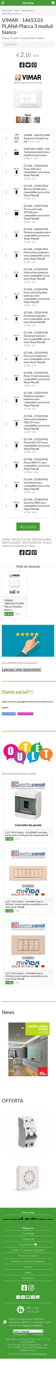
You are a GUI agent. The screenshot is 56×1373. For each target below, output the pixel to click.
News (28, 1272)
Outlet (28, 1266)
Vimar (16, 10)
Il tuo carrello (26, 1244)
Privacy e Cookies (28, 1255)
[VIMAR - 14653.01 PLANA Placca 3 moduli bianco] (28, 99)
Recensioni (28, 1278)
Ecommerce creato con (28, 1353)
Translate (37, 1334)
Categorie (28, 1238)
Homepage (28, 1233)
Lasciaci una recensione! (21, 669)
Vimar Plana (27, 10)
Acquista (28, 526)
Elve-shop (28, 2)
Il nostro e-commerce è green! (28, 1250)
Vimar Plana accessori (12, 13)
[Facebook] (24, 1289)
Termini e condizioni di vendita (28, 1261)
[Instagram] (31, 1289)
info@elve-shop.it (28, 1350)
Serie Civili (6, 10)
